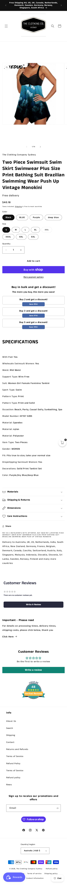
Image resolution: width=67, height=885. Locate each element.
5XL (33, 236)
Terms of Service (14, 756)
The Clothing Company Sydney (29, 868)
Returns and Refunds (17, 749)
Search (9, 728)
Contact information (34, 878)
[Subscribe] (57, 808)
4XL (21, 236)
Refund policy (13, 777)
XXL (48, 230)
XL (35, 229)
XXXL (8, 236)
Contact (10, 742)
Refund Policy (13, 763)
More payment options (33, 277)
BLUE (22, 217)
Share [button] (8, 526)
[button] (6, 26)
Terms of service (34, 873)
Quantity (6, 243)
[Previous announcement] (5, 5)
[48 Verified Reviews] (33, 704)
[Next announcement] (61, 5)
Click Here (8, 636)
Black (8, 217)
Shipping (18, 206)
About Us (11, 721)
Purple (36, 217)
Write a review (33, 670)
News (9, 784)
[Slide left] (26, 146)
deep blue (53, 217)
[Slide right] (40, 146)
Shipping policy (51, 873)
